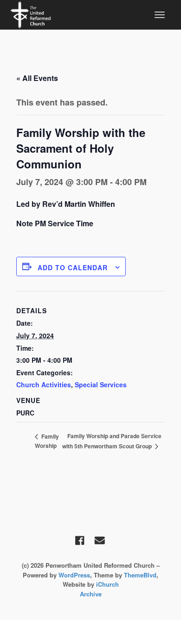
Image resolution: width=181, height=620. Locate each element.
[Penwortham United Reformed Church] (30, 14)
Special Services (101, 384)
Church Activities (43, 384)
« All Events (37, 78)
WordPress (74, 574)
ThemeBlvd (140, 574)
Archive (91, 593)
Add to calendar (73, 267)
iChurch (107, 584)
